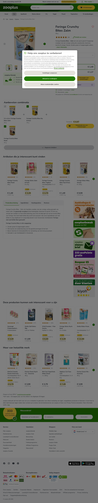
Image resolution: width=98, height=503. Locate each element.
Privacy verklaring (59, 68)
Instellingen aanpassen (49, 73)
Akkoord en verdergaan (49, 79)
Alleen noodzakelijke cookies (50, 84)
